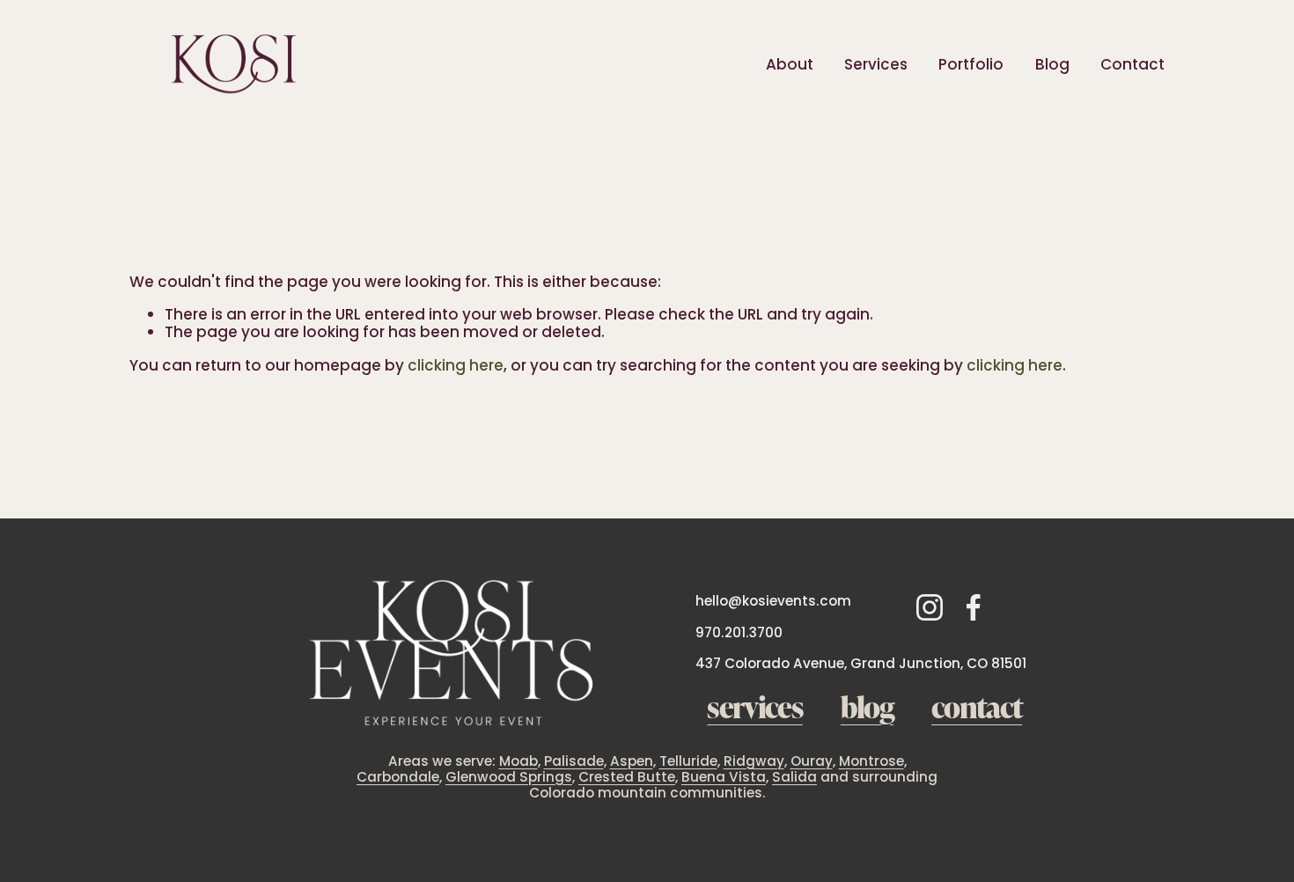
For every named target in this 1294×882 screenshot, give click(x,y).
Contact (1132, 64)
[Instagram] (929, 607)
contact (976, 706)
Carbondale (398, 777)
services (754, 706)
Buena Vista (723, 777)
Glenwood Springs (508, 777)
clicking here (456, 365)
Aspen (631, 761)
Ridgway (754, 761)
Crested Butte (626, 777)
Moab (518, 761)
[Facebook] (973, 607)
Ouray (811, 761)
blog (867, 706)
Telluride (688, 761)
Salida (794, 777)
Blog (1052, 64)
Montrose (871, 761)
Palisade (574, 761)
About (789, 64)
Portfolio (971, 64)
